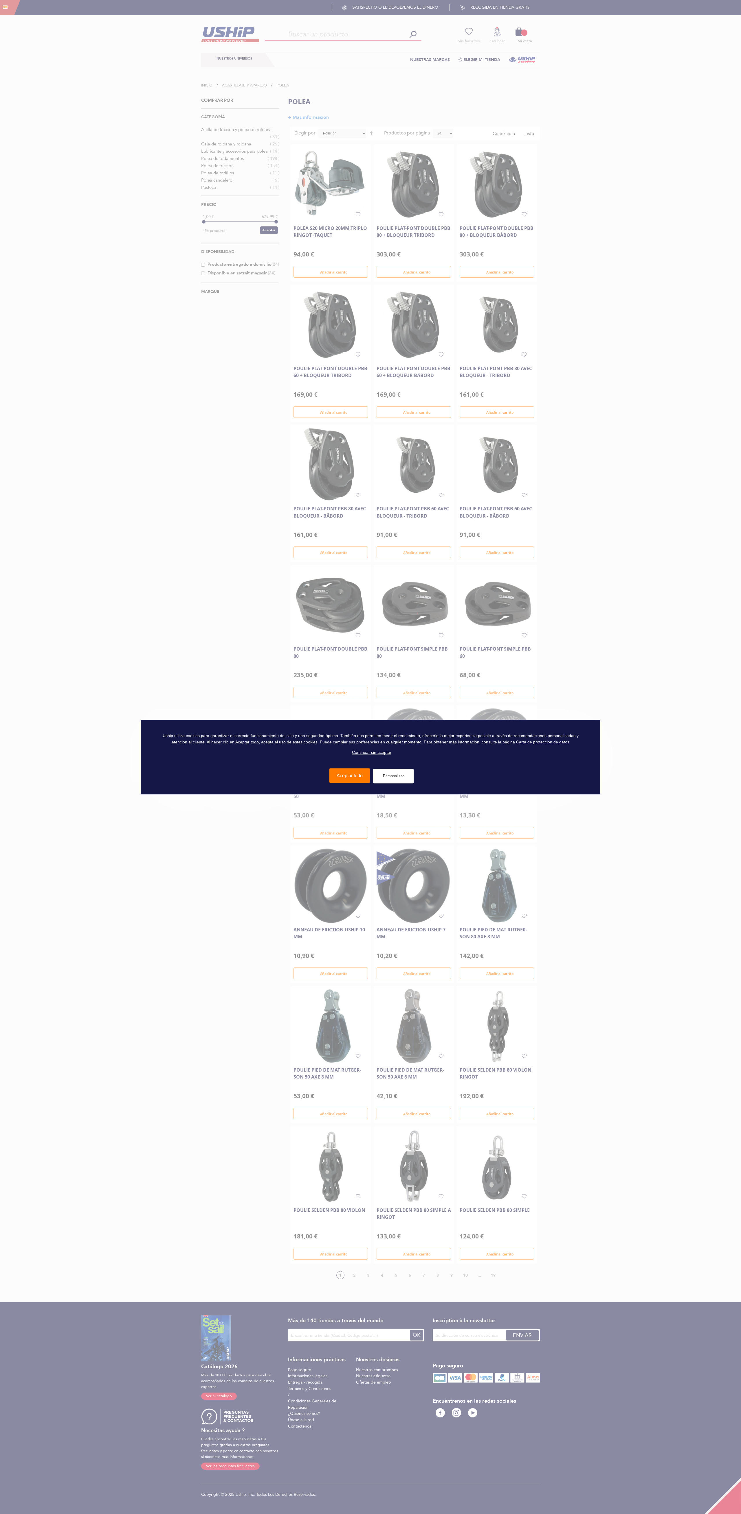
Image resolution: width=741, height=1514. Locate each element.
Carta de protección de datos (542, 742)
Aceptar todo (350, 775)
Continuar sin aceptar (371, 752)
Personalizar (393, 776)
